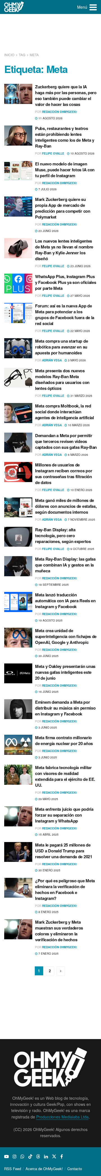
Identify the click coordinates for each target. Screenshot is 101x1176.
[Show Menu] (93, 7)
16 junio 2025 (48, 692)
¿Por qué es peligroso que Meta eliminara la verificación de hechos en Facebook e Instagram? (65, 889)
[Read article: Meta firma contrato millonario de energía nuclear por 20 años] (18, 745)
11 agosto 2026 (50, 118)
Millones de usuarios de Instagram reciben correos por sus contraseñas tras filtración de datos (63, 473)
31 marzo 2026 (81, 396)
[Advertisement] (50, 34)
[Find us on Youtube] (6, 1156)
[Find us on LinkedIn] (46, 1156)
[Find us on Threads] (38, 1156)
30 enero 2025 (49, 870)
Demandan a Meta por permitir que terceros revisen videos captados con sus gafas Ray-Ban (66, 441)
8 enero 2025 (48, 912)
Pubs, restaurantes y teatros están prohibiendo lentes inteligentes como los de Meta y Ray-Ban (64, 137)
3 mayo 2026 (76, 360)
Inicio (9, 54)
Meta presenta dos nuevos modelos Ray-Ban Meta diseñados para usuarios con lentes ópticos (62, 379)
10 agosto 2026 (82, 153)
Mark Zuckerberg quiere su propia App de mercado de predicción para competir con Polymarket (62, 208)
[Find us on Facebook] (61, 1156)
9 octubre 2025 (82, 549)
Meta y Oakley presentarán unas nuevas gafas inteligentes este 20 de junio (65, 672)
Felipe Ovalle (53, 153)
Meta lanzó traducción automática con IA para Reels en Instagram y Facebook (65, 601)
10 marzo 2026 (78, 425)
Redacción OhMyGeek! (59, 112)
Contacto (74, 1168)
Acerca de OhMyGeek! (44, 1168)
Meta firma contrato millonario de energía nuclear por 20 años (64, 740)
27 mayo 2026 (80, 296)
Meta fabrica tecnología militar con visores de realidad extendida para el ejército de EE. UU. (65, 776)
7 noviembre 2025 (81, 519)
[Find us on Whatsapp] (22, 1156)
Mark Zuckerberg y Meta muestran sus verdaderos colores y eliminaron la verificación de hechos (59, 931)
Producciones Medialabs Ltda (62, 1117)
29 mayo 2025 (48, 799)
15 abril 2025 (48, 834)
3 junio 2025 (47, 727)
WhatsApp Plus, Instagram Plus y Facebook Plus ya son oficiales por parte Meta (65, 282)
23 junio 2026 (48, 231)
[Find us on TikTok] (30, 1156)
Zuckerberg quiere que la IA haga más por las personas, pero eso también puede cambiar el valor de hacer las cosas (66, 95)
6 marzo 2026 (77, 455)
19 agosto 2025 (50, 620)
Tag (22, 54)
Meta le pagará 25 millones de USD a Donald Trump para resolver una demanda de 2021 (63, 851)
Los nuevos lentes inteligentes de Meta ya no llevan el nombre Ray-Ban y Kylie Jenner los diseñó (64, 250)
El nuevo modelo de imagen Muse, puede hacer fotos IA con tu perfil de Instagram (65, 170)
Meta (34, 54)
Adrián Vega (52, 360)
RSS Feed (12, 1168)
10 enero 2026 (81, 490)
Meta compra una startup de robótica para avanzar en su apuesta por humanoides (61, 347)
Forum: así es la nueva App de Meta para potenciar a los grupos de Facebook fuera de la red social (64, 314)
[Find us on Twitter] (54, 1156)
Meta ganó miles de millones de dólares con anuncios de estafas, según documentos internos (66, 506)
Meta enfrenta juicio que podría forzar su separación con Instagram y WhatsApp (64, 815)
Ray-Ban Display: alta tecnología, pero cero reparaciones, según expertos (63, 535)
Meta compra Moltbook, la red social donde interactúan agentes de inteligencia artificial (64, 412)
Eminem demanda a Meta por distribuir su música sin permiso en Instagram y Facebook (65, 708)
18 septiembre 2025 (53, 585)
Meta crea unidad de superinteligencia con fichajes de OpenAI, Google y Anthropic (66, 636)
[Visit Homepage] (14, 7)
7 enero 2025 (48, 954)
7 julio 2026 (47, 189)
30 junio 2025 (48, 656)
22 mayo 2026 (80, 331)
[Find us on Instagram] (15, 1156)
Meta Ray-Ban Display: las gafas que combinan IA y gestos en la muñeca (65, 565)
